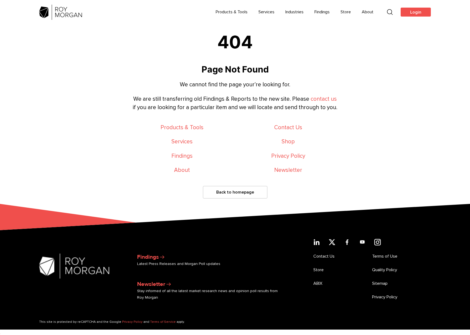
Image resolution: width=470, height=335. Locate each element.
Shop (288, 141)
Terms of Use (384, 256)
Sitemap (380, 283)
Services (266, 12)
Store (346, 12)
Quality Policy (384, 270)
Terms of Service (163, 322)
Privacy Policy (288, 156)
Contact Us (288, 127)
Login (415, 12)
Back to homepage (235, 192)
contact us (324, 99)
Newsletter (288, 170)
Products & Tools (232, 12)
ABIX (317, 283)
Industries (294, 12)
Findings (322, 12)
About (367, 12)
